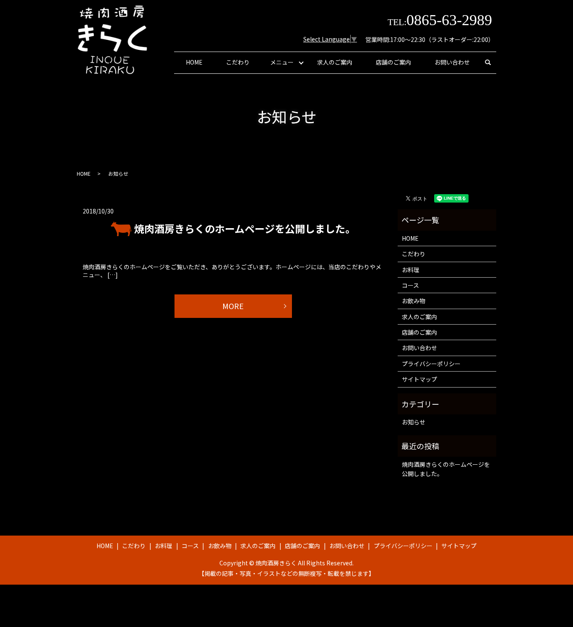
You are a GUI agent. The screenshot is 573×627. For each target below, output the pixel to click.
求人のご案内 (334, 62)
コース (410, 285)
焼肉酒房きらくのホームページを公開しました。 (244, 228)
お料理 (410, 269)
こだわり (238, 62)
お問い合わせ (452, 62)
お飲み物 (413, 301)
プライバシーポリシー (431, 363)
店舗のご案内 (393, 62)
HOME (194, 62)
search (488, 62)
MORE (233, 305)
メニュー (282, 62)
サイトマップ (419, 379)
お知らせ (413, 422)
